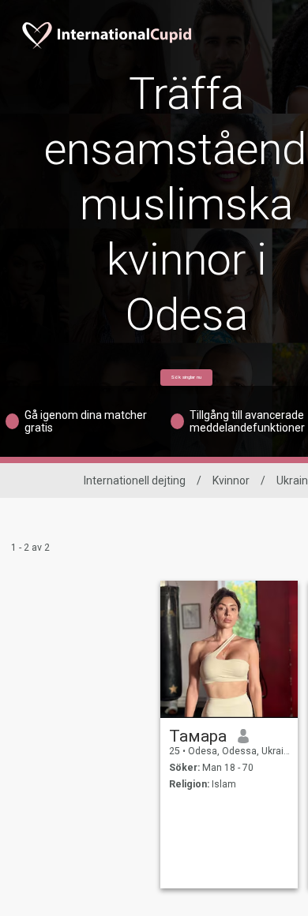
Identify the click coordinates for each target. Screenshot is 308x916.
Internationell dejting (135, 480)
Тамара (198, 736)
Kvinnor (231, 480)
